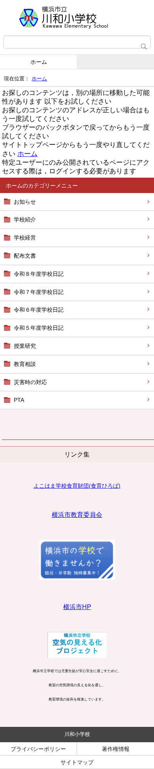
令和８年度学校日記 (39, 274)
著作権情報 (116, 749)
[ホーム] (77, 18)
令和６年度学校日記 (39, 309)
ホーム (38, 62)
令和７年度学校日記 (39, 292)
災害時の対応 (30, 382)
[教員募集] (77, 578)
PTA (19, 400)
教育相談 (25, 364)
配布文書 (25, 256)
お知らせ (25, 202)
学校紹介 (25, 219)
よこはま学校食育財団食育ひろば (77, 486)
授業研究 (25, 346)
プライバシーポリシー (38, 749)
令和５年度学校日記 (39, 328)
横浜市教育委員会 (77, 514)
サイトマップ (77, 762)
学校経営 (25, 237)
